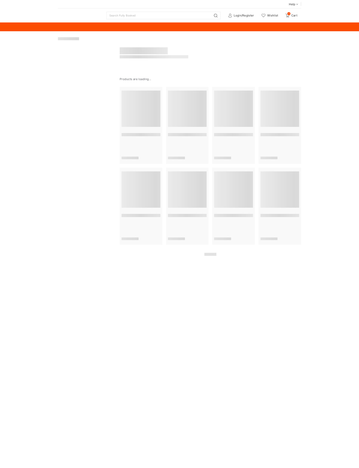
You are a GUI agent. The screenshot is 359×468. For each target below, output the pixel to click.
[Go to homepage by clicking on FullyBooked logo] (80, 15)
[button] (216, 15)
